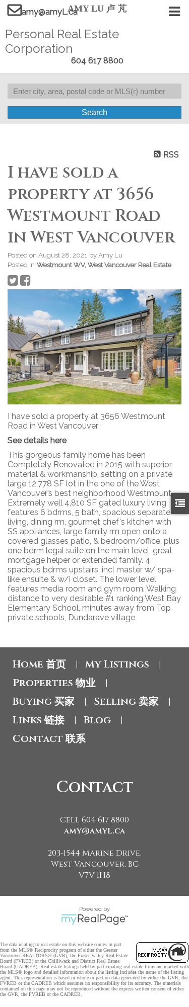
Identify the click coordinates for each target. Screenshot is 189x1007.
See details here (37, 440)
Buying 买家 (44, 701)
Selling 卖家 (126, 701)
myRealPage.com (94, 919)
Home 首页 (39, 664)
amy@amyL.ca (50, 12)
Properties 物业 (54, 683)
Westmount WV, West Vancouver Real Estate (104, 265)
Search (94, 112)
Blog (97, 720)
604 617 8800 (97, 60)
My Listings (117, 664)
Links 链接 (39, 720)
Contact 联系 (49, 738)
